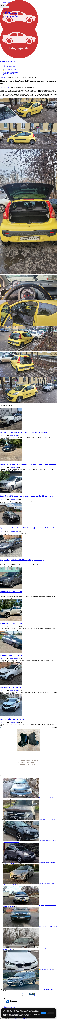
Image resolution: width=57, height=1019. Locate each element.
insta (24, 1018)
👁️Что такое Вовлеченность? (10, 16)
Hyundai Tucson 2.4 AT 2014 (11, 592)
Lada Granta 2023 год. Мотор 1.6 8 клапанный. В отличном (23, 432)
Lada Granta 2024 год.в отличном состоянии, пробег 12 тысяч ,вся (26, 496)
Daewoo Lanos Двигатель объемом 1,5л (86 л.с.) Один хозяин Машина (28, 464)
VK (16, 1018)
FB (26, 1018)
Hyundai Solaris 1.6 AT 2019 (11, 655)
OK (21, 1018)
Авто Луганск (6, 2)
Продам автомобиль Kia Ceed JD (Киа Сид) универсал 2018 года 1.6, (27, 528)
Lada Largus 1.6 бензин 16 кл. (46, 989)
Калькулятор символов (9, 17)
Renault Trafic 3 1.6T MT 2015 (12, 719)
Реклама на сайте (7, 19)
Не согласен (51, 1013)
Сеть (5, 77)
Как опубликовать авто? (9, 11)
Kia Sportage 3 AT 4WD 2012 (11, 687)
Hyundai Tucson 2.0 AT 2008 (11, 623)
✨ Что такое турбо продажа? (10, 15)
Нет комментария (13, 435)
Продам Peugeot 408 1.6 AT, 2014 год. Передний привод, (22, 560)
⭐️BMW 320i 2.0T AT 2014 (46, 969)
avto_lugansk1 (6, 87)
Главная (5, 9)
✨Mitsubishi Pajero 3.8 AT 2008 (47, 819)
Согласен (43, 1013)
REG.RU (33, 996)
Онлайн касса (6, 12)
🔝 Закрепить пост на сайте (10, 13)
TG (18, 1018)
